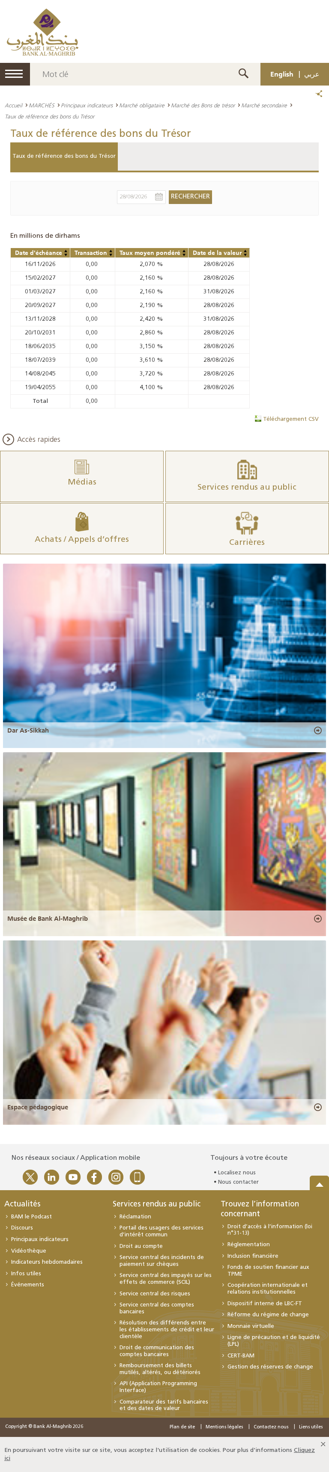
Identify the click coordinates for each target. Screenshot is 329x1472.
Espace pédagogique (37, 1107)
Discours (22, 1228)
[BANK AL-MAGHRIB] (42, 32)
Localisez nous (237, 1173)
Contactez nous (271, 1427)
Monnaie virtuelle (250, 1326)
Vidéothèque (28, 1251)
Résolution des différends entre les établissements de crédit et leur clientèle (167, 1329)
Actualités (22, 1205)
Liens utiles (311, 1427)
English (281, 74)
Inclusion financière (252, 1256)
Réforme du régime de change (268, 1315)
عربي (312, 74)
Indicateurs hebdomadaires (47, 1262)
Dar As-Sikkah (28, 730)
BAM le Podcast (31, 1217)
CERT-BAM (240, 1356)
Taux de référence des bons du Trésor (64, 156)
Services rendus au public (156, 1205)
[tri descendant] (66, 255)
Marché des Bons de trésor (203, 105)
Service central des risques (155, 1294)
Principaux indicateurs (87, 105)
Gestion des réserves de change (270, 1367)
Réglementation (248, 1244)
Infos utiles (26, 1274)
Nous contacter (238, 1182)
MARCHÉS (41, 105)
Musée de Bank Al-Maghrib (47, 918)
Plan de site (182, 1427)
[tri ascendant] (66, 251)
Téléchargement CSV (291, 419)
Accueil (13, 105)
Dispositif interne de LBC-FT (264, 1303)
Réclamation (135, 1217)
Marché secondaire (264, 105)
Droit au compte (141, 1246)
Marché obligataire (141, 105)
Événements (27, 1285)
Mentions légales (224, 1427)
